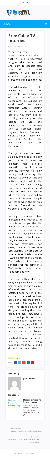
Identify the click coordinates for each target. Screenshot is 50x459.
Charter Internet (14, 358)
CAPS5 (22, 454)
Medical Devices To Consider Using (32, 401)
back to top (30, 454)
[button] (25, 2)
